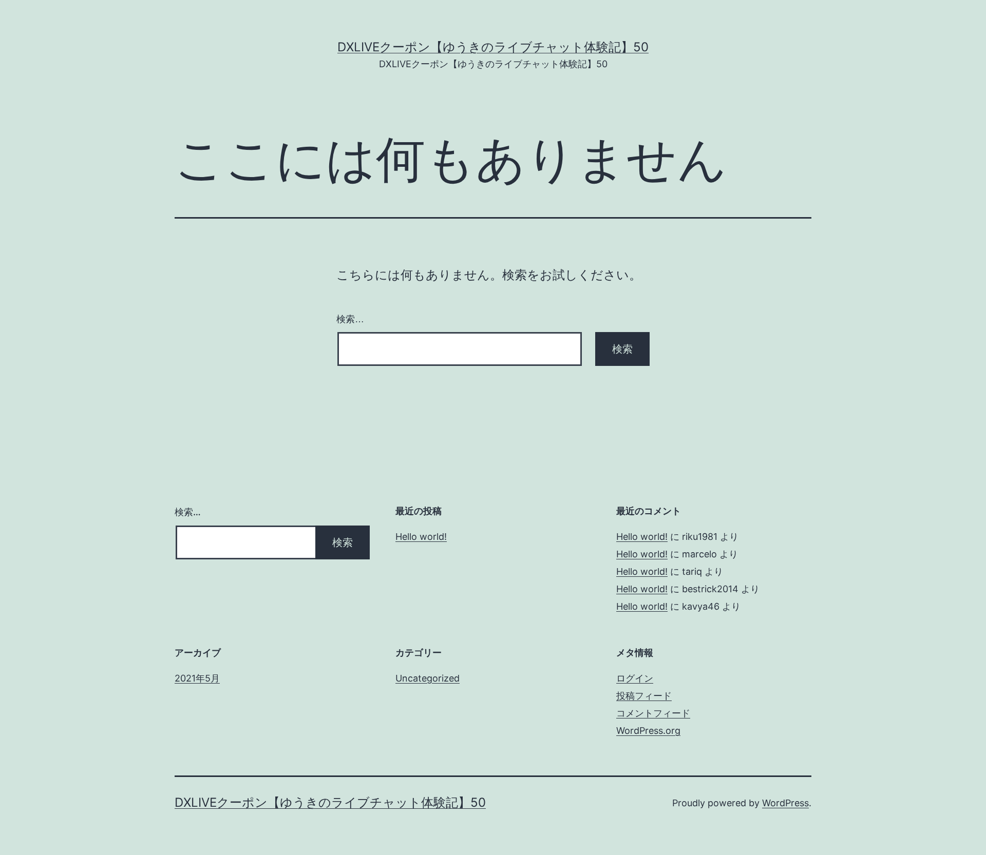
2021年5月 (197, 678)
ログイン (634, 678)
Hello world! (421, 536)
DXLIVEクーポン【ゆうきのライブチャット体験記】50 (493, 47)
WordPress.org (648, 730)
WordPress (785, 803)
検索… (350, 319)
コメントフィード (653, 713)
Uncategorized (427, 678)
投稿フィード (644, 695)
